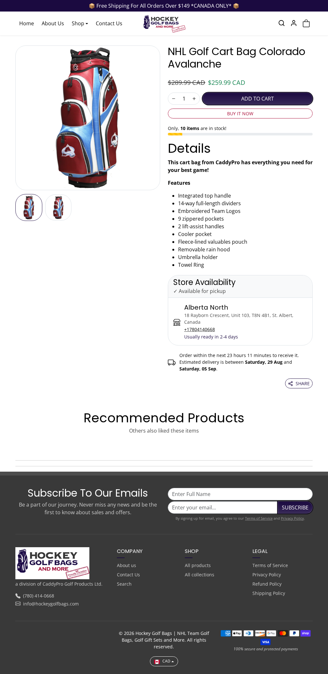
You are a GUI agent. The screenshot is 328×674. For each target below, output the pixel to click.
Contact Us (109, 23)
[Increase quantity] (194, 99)
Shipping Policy (268, 593)
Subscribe (295, 507)
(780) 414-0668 (38, 596)
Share (303, 383)
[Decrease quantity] (173, 99)
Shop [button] (78, 23)
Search (124, 584)
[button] (281, 23)
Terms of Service (259, 518)
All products (198, 565)
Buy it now (240, 113)
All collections (199, 575)
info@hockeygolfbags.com (51, 604)
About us (126, 565)
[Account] (294, 23)
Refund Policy (267, 584)
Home (26, 23)
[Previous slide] (17, 445)
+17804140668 (199, 329)
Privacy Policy (292, 518)
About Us (53, 23)
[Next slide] (310, 445)
